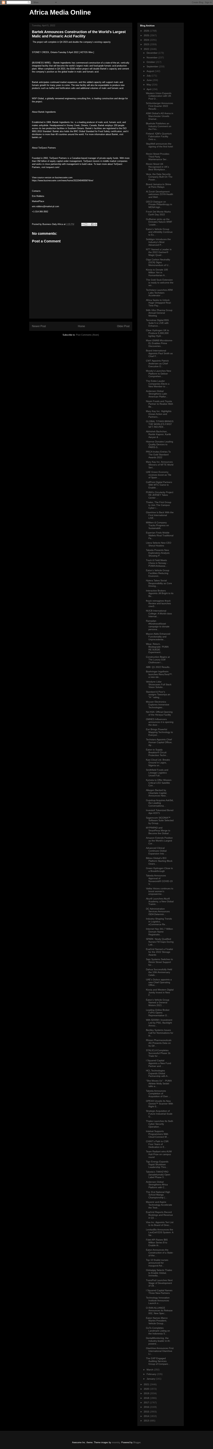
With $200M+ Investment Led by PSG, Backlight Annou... (159, 1023)
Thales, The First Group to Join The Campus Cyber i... (158, 505)
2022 (147, 49)
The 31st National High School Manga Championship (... (158, 1195)
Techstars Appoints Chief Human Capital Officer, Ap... (159, 742)
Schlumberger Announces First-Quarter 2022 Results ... (159, 106)
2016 (147, 1407)
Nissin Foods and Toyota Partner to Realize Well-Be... (159, 404)
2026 (147, 30)
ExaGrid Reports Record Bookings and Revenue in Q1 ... (159, 1215)
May (149, 84)
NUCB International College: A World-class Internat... (159, 613)
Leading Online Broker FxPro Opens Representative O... (158, 1013)
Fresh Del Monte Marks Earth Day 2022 (158, 213)
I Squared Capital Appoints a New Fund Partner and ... (158, 1063)
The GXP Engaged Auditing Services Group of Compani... (158, 1361)
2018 (147, 1398)
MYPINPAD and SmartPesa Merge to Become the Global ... (158, 830)
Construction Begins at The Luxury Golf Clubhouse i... (158, 660)
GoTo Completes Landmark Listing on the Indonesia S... (158, 1331)
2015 (147, 1411)
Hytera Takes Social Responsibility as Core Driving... (159, 583)
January (151, 1378)
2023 (147, 44)
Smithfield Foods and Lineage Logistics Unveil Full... (157, 773)
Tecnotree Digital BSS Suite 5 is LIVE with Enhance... (157, 323)
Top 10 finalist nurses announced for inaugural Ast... (157, 1263)
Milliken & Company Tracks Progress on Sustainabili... (157, 525)
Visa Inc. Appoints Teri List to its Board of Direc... (159, 1223)
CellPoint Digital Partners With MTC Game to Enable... (159, 485)
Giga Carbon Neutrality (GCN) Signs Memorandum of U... (158, 262)
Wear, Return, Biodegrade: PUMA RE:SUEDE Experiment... (157, 648)
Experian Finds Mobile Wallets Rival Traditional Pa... (159, 535)
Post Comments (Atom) (87, 335)
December (152, 53)
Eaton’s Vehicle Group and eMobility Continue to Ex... (159, 232)
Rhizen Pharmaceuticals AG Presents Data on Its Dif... (158, 1043)
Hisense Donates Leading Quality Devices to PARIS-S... (159, 444)
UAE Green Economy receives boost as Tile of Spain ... (158, 475)
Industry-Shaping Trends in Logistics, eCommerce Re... (159, 921)
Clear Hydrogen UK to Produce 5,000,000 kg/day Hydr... (157, 333)
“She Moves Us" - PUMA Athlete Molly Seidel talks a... (159, 1083)
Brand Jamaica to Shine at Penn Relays (158, 185)
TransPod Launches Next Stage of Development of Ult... (159, 1283)
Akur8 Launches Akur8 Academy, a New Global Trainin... (160, 901)
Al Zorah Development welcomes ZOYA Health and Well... (159, 194)
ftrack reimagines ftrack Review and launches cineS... (158, 603)
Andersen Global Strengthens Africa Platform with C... (157, 1185)
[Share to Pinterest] (95, 224)
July (149, 75)
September (153, 66)
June (149, 80)
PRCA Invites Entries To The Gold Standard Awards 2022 (158, 454)
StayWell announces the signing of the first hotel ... (159, 146)
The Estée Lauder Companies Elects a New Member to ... (157, 384)
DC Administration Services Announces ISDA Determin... (158, 911)
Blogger (136, 1442)
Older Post (123, 326)
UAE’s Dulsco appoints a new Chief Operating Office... (159, 982)
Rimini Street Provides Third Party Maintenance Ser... (157, 157)
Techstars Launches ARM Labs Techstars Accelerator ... (159, 293)
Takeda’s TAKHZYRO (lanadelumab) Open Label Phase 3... (158, 1174)
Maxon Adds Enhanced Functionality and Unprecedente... (158, 636)
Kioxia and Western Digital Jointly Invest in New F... (160, 992)
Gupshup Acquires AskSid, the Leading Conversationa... (160, 803)
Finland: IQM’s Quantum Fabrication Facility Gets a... (159, 136)
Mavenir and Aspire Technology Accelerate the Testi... (159, 1205)
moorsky (116, 1442)
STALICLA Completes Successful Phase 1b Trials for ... (158, 1053)
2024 (147, 40)
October (151, 62)
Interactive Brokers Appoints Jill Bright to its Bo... (159, 593)
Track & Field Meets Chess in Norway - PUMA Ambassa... (157, 563)
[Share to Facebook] (92, 224)
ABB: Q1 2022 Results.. (158, 667)
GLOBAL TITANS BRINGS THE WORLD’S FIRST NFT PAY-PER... (159, 424)
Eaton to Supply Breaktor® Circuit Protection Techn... (157, 752)
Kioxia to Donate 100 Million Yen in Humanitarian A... (157, 272)
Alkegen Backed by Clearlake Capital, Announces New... (156, 793)
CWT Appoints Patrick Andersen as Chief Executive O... (157, 363)
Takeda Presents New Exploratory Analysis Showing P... (158, 553)
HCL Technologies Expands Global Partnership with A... (157, 1073)
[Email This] (83, 224)
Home (81, 326)
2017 (147, 1402)
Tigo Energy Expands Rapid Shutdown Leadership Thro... (157, 1164)
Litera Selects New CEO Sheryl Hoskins (158, 544)
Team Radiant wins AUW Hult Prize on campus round (159, 1154)
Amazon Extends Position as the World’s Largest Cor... (159, 840)
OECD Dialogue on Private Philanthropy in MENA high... (159, 204)
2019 (147, 1393)
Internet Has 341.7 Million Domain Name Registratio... (159, 932)
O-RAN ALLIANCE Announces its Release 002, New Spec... (159, 1310)
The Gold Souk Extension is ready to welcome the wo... (159, 282)
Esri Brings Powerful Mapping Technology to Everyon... (159, 732)
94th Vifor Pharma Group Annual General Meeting (159, 313)
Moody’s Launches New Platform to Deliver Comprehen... (158, 373)
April (149, 89)
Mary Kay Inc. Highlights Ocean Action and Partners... (158, 414)
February (152, 1374)
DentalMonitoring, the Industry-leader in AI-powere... (158, 1341)
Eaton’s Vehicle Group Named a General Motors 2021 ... (157, 1002)
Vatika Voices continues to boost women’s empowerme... (159, 891)
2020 (147, 1389)
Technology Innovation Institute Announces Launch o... (158, 1300)
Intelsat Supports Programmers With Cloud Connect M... (157, 1134)
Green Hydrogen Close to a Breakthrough (159, 869)
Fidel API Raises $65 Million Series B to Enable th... (157, 1242)
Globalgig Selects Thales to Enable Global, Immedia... (159, 1273)
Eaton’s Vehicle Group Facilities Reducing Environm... (157, 573)
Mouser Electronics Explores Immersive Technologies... (157, 704)
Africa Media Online (60, 12)
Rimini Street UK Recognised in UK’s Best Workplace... (157, 167)
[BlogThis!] (86, 224)
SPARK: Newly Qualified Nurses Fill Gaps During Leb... (160, 942)
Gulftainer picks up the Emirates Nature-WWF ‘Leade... (159, 222)
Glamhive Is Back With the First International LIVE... (160, 515)
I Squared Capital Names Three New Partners (159, 1291)
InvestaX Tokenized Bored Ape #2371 (159, 811)
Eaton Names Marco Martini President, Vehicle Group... (157, 1321)
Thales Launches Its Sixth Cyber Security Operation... (159, 1124)
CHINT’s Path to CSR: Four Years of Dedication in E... (157, 1144)
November (152, 57)
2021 (147, 1384)
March (150, 1369)
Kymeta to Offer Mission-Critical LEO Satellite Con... (159, 783)
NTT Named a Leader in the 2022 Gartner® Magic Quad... (159, 252)
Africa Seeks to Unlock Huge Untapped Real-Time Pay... (158, 303)
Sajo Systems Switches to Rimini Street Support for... (159, 962)
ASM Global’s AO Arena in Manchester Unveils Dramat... (159, 116)
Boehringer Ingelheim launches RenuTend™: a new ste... (159, 674)
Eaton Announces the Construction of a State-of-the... (159, 1252)
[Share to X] (89, 224)
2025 (147, 35)
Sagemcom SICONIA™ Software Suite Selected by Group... (160, 820)
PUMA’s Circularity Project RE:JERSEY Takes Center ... (159, 495)
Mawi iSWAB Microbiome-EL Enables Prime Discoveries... (159, 343)
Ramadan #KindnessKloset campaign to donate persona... (157, 625)
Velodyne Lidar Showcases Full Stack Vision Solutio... (158, 684)
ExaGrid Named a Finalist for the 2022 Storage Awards (159, 952)
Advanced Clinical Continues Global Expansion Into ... (156, 851)
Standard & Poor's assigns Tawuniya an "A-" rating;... (158, 694)
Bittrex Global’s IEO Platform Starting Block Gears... (159, 861)
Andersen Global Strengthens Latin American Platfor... (157, 394)
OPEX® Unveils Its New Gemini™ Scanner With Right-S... (159, 1104)
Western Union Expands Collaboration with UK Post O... (158, 96)
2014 (147, 1416)
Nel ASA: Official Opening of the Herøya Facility (159, 713)
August (151, 71)
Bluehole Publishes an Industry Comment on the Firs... (158, 126)
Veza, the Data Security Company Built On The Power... (159, 177)
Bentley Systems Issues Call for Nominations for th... (159, 1033)
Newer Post (39, 326)
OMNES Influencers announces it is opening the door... (159, 722)
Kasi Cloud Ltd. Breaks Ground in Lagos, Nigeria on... (158, 762)
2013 (147, 1420)
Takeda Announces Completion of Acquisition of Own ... (158, 1093)
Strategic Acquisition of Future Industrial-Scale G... (159, 1114)
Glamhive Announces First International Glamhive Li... (160, 1351)
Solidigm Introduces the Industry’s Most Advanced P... (158, 242)
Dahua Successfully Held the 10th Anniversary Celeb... (159, 972)
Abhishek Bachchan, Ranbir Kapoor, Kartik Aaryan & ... (158, 434)
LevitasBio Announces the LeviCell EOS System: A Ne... (159, 1232)
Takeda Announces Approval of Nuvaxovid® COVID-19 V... (159, 879)
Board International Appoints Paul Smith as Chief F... (159, 353)
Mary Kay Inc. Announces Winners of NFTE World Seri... (159, 465)
